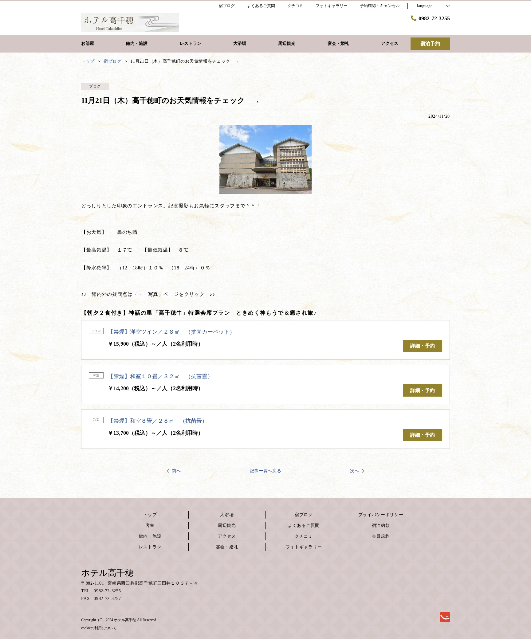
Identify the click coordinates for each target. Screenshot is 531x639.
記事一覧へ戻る (265, 470)
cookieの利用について (98, 628)
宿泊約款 (381, 525)
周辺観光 (227, 525)
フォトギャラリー (304, 547)
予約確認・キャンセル (380, 5)
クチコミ (304, 536)
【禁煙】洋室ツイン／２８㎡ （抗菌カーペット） (171, 332)
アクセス (227, 536)
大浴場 (227, 514)
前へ (176, 470)
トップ (150, 514)
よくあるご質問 (304, 525)
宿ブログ (304, 514)
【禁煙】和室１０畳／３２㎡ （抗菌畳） (160, 376)
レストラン (150, 547)
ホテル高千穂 (107, 573)
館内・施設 (150, 536)
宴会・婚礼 (227, 547)
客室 (150, 525)
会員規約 (381, 536)
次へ (354, 470)
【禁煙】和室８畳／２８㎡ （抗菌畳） (157, 421)
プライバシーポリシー (380, 514)
